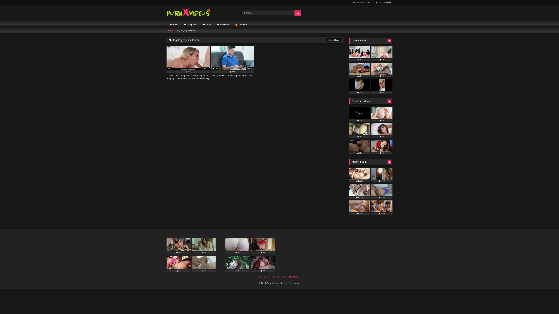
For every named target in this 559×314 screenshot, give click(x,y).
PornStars (224, 24)
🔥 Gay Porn (241, 24)
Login (376, 2)
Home (175, 24)
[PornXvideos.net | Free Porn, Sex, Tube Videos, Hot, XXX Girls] (188, 12)
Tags (208, 24)
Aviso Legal (264, 277)
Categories (192, 24)
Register (388, 2)
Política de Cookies (280, 277)
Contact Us (295, 277)
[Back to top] (550, 305)
